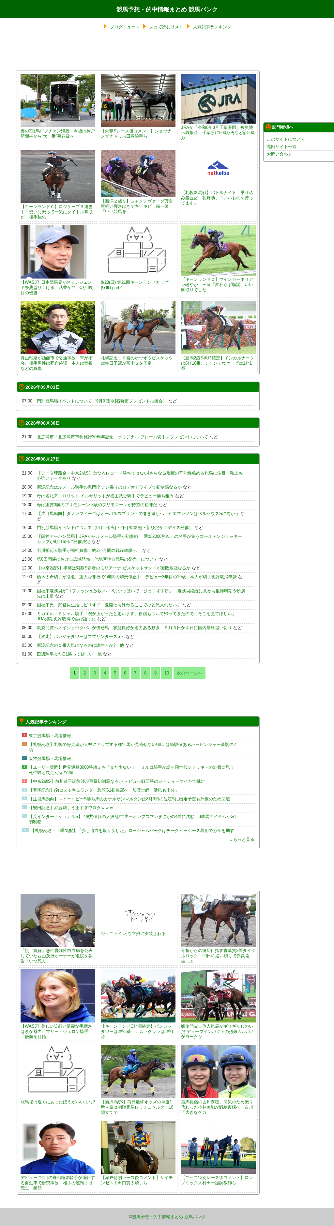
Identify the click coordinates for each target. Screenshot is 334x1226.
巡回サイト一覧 (281, 146)
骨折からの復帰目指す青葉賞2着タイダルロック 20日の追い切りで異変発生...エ (218, 955)
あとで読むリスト (166, 26)
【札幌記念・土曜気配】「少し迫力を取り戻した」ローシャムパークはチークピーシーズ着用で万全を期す (132, 830)
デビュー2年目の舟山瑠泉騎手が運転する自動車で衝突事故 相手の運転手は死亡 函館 (58, 1182)
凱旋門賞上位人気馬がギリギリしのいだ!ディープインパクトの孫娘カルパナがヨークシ (217, 1031)
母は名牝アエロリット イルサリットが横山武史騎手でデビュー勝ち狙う (105, 495)
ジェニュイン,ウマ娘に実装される (133, 933)
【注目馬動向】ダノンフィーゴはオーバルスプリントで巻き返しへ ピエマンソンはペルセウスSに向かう (138, 513)
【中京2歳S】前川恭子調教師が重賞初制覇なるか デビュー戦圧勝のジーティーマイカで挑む (117, 781)
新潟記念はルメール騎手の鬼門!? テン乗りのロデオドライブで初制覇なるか (109, 487)
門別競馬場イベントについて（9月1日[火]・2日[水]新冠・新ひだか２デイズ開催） (115, 527)
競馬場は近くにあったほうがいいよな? (58, 1101)
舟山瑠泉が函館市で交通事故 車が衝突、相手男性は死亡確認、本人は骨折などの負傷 (57, 363)
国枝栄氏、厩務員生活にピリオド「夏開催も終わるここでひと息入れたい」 (109, 604)
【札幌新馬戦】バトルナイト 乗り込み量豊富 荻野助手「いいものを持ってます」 (217, 197)
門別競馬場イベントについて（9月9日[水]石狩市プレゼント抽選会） (102, 401)
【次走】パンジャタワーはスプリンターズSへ (81, 636)
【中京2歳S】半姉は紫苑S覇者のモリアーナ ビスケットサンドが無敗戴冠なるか (113, 568)
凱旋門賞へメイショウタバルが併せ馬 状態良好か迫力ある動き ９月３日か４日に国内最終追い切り (134, 627)
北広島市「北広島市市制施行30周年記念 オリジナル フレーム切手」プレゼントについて (122, 436)
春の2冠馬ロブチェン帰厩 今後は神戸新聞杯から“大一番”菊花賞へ (58, 134)
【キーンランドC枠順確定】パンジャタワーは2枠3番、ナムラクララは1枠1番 (137, 1031)
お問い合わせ (279, 154)
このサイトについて (286, 139)
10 (166, 673)
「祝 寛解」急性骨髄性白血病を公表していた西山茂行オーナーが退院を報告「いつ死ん (57, 955)
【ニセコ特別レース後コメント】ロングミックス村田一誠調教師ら (217, 1180)
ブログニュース (125, 26)
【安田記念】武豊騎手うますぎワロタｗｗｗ (71, 807)
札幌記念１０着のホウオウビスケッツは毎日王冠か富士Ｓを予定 (137, 361)
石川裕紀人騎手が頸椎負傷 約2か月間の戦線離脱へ (89, 550)
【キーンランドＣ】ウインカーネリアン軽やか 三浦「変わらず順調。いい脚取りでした (217, 284)
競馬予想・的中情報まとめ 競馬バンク (167, 9)
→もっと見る (241, 839)
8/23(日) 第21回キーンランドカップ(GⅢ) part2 (134, 285)
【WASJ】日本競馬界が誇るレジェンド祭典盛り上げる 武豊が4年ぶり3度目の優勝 (57, 287)
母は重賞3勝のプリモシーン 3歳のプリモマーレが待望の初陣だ (97, 504)
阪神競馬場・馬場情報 (50, 758)
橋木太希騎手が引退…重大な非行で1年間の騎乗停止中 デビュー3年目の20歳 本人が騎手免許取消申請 (137, 576)
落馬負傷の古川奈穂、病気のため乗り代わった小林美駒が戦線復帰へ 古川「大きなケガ (217, 1107)
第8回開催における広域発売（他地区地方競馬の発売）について (97, 559)
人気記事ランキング (212, 26)
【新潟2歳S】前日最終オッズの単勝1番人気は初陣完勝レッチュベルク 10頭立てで (137, 1107)
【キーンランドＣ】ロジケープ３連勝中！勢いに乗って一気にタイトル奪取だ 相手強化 (57, 211)
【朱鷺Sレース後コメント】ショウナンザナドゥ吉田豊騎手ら (136, 134)
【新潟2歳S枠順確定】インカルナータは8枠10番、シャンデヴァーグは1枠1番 (217, 363)
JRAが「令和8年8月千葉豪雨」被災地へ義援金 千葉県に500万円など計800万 (217, 132)
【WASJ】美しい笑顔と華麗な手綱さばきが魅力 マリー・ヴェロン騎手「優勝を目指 (56, 1031)
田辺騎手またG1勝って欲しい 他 (69, 654)
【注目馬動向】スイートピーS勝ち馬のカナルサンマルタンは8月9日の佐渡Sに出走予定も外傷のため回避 (129, 798)
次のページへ (189, 673)
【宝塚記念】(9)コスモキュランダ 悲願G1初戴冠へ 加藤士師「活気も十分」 (104, 790)
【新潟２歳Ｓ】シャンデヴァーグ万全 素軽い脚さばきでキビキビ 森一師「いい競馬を (139, 206)
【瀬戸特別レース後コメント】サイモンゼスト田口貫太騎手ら (137, 1180)
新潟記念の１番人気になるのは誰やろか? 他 (80, 645)
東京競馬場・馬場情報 (50, 735)
